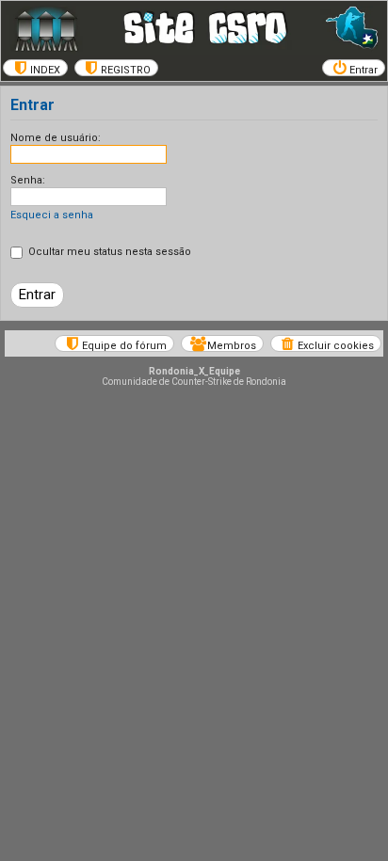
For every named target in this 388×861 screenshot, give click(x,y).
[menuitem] (35, 67)
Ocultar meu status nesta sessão (108, 252)
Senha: (27, 180)
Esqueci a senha (51, 215)
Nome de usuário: (55, 138)
